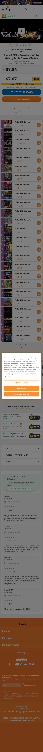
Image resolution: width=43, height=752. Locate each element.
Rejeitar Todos (21, 388)
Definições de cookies (21, 382)
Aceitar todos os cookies (21, 394)
